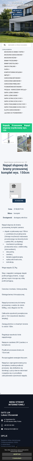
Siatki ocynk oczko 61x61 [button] (13, 101)
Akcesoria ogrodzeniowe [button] (13, 55)
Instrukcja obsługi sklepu (8, 446)
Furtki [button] (6, 69)
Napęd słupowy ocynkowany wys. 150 (16, 128)
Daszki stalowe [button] (9, 66)
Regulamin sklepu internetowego (10, 440)
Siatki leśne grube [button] (10, 95)
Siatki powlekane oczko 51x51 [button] (15, 104)
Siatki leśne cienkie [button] (11, 92)
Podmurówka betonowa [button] (12, 87)
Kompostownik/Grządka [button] (13, 72)
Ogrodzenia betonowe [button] (12, 78)
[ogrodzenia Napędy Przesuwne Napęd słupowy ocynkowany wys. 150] (9, 138)
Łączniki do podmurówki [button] (13, 113)
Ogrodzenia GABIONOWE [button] (12, 81)
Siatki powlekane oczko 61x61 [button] (15, 107)
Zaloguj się (17, 10)
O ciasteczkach (17, 458)
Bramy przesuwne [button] (10, 60)
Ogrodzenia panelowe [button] (12, 84)
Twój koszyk (18, 14)
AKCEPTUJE (16, 454)
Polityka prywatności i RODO (9, 442)
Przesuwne (17, 125)
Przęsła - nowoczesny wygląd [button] (15, 89)
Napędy (6, 125)
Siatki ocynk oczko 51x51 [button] (13, 98)
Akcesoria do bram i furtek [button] (14, 52)
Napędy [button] (6, 75)
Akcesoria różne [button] (10, 58)
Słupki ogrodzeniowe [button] (12, 110)
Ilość (12, 191)
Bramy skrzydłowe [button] (11, 63)
